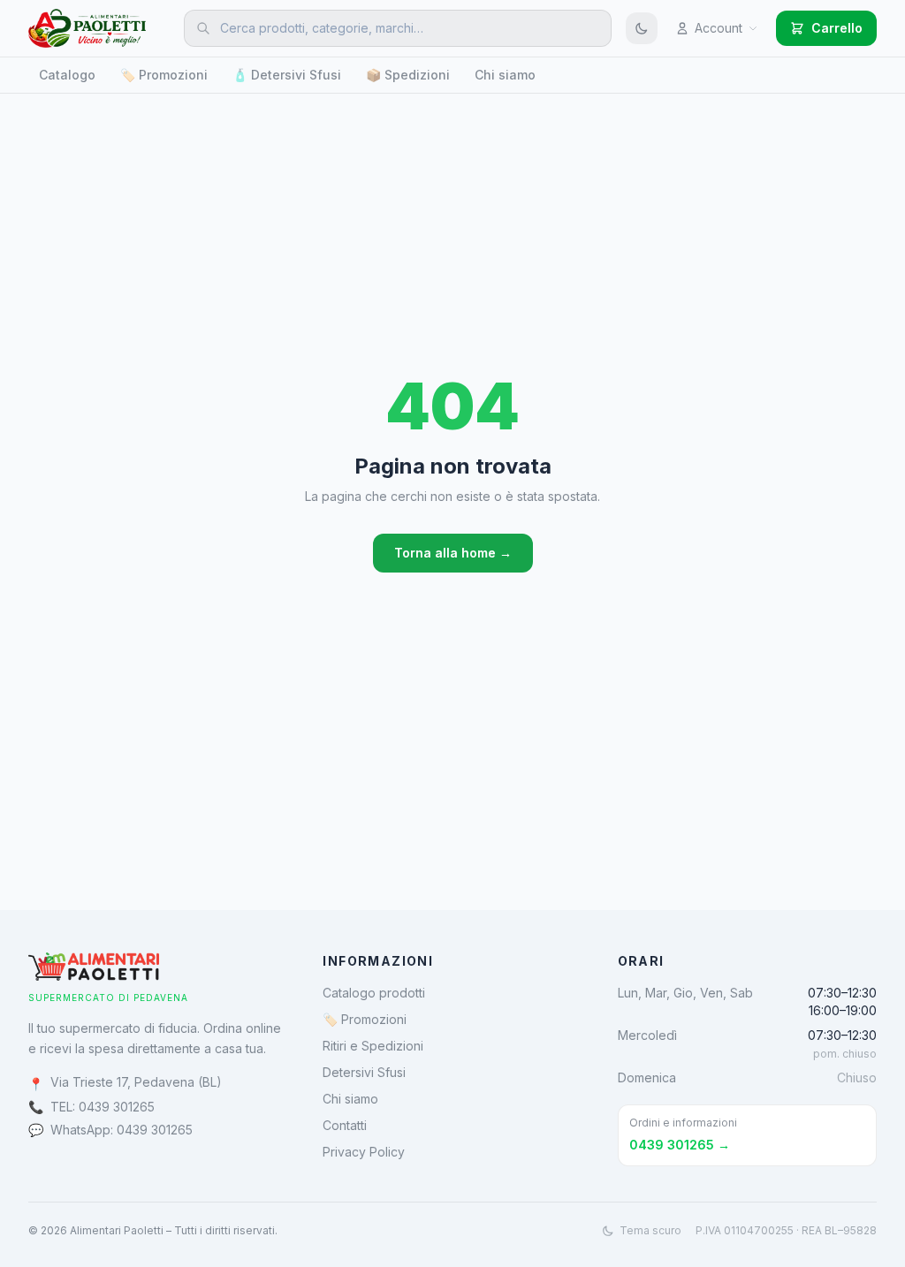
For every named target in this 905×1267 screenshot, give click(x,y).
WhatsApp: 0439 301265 (121, 1129)
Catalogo (67, 74)
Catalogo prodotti (374, 992)
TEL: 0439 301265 (102, 1106)
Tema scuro (650, 1230)
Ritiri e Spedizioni (373, 1045)
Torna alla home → (453, 552)
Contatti (345, 1125)
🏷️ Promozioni (164, 74)
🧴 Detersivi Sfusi (286, 74)
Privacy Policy (364, 1151)
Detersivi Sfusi (364, 1072)
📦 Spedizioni (408, 74)
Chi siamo (505, 74)
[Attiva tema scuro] (642, 28)
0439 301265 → (679, 1144)
